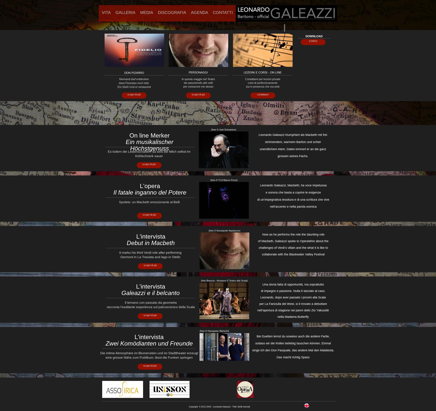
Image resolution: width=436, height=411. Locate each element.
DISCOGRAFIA (172, 12)
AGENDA (199, 12)
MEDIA (146, 12)
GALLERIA (125, 12)
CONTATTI (223, 12)
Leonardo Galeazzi (222, 407)
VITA (106, 12)
